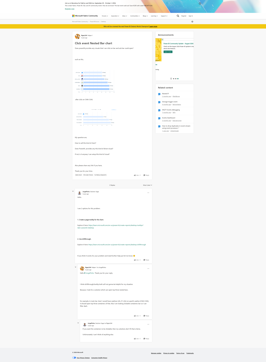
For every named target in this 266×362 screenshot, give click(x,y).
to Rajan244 (108, 323)
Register (183, 16)
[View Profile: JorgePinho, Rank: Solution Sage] (79, 193)
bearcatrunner (177, 120)
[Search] (178, 16)
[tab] (174, 79)
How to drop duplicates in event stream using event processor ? (176, 127)
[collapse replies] (73, 191)
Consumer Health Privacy (99, 358)
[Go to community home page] (85, 16)
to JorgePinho (101, 267)
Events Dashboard (168, 118)
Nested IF (165, 94)
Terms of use (180, 353)
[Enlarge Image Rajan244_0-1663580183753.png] (95, 82)
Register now (69, 9)
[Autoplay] (171, 79)
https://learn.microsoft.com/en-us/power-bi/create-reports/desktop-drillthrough (117, 244)
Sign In (191, 16)
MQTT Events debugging (171, 110)
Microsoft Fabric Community (80, 21)
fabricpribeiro (177, 104)
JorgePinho (86, 192)
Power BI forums (94, 21)
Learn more (153, 26)
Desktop (103, 21)
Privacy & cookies (168, 353)
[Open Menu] (192, 21)
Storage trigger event (169, 102)
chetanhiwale (174, 131)
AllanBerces (176, 96)
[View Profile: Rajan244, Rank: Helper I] (77, 36)
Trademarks (190, 353)
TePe (174, 112)
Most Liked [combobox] (147, 185)
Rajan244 (84, 35)
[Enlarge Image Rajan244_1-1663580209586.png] (95, 118)
